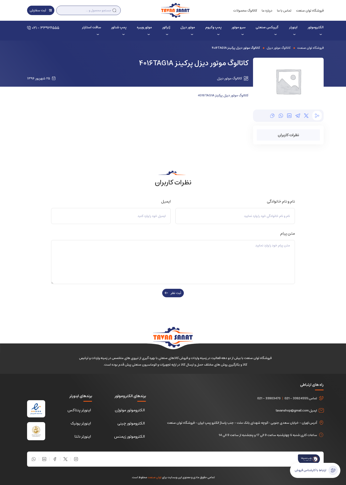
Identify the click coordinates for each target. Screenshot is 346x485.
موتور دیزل (187, 27)
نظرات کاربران (288, 135)
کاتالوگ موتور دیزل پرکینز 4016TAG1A (223, 95)
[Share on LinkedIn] (289, 115)
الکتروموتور (316, 27)
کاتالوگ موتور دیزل (278, 48)
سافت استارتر (91, 27)
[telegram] (297, 115)
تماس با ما (284, 10)
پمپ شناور (118, 27)
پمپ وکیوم (213, 27)
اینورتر (293, 27)
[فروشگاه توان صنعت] (175, 10)
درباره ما (267, 10)
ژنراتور (166, 27)
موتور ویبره (144, 27)
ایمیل (165, 201)
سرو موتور (238, 27)
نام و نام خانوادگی (280, 201)
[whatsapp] (280, 115)
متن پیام (287, 233)
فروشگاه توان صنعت (310, 10)
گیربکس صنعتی (267, 27)
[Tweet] (306, 115)
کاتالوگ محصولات (245, 10)
